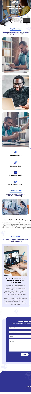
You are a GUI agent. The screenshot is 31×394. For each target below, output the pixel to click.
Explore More (15, 11)
